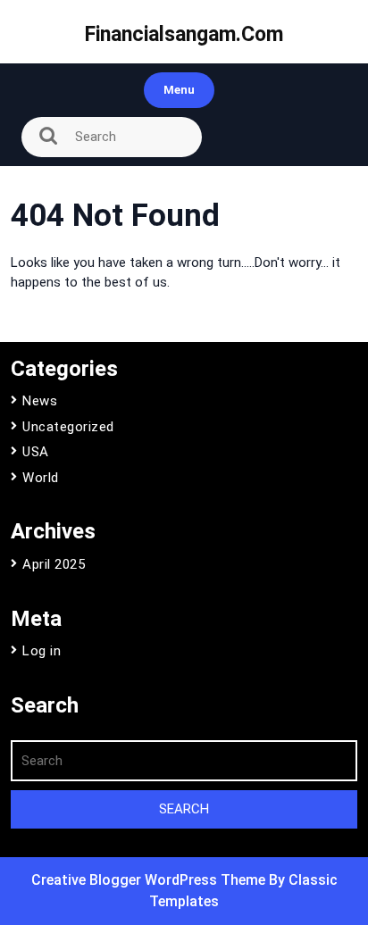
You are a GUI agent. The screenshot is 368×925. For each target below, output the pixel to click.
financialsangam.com (184, 34)
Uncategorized (68, 427)
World (40, 478)
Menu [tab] (179, 89)
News (39, 401)
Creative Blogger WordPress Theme (150, 879)
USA (35, 452)
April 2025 (53, 564)
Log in (41, 651)
